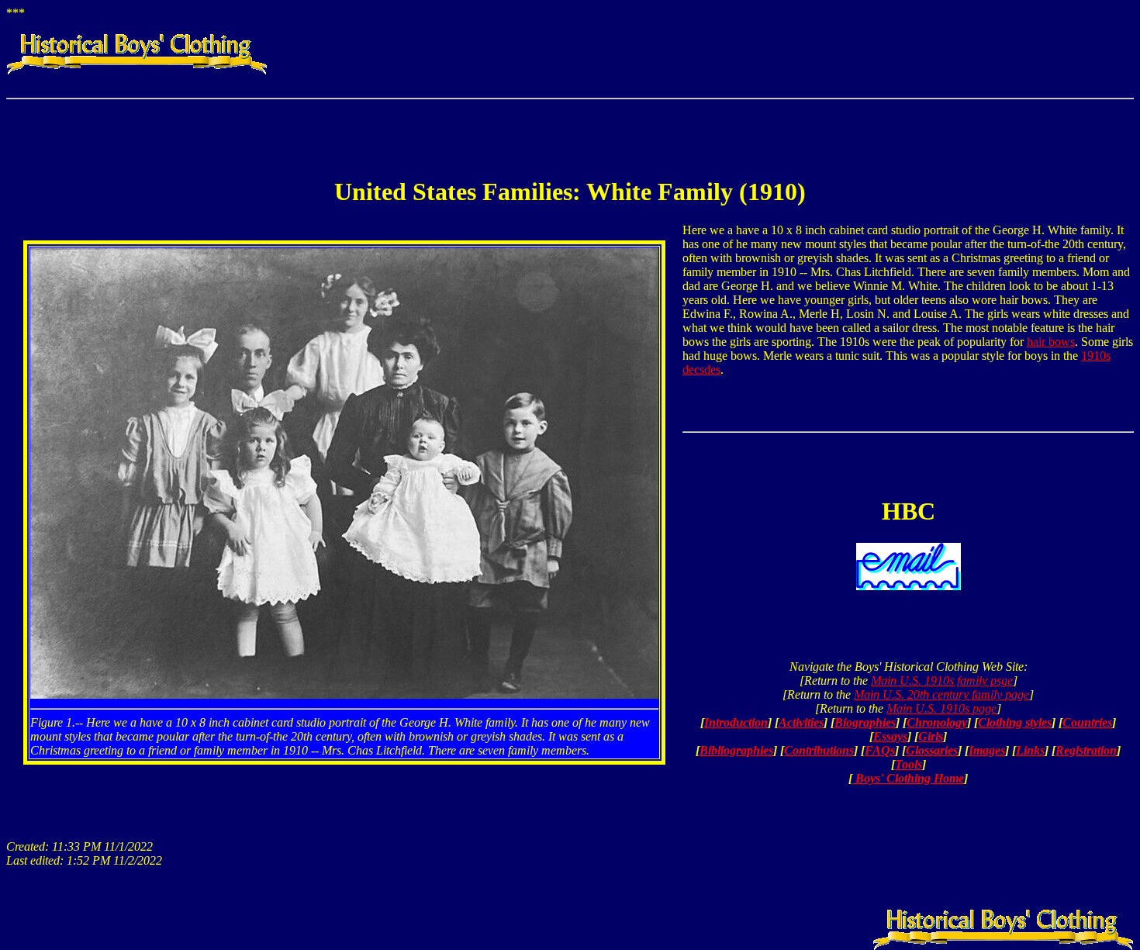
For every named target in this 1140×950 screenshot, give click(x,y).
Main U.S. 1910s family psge (942, 680)
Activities (801, 722)
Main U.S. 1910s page (941, 708)
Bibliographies (736, 750)
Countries (1087, 722)
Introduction (736, 722)
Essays (890, 736)
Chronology (937, 722)
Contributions (819, 750)
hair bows (1051, 341)
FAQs (880, 750)
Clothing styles (1015, 722)
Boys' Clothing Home (908, 778)
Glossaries (932, 750)
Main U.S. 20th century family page (941, 694)
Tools (908, 764)
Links (1030, 750)
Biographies (865, 722)
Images (987, 750)
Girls (930, 736)
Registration (1086, 750)
